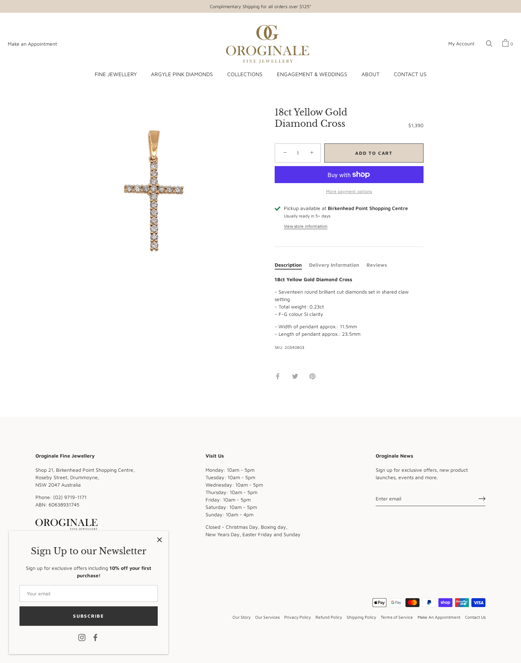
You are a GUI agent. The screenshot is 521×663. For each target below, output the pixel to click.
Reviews (376, 265)
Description (288, 265)
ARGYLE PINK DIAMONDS (182, 74)
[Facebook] (95, 637)
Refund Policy (328, 617)
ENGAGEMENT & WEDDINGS (312, 74)
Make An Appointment (439, 617)
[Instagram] (81, 637)
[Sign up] (482, 498)
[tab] (292, 264)
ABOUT (371, 74)
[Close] (159, 540)
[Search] (489, 44)
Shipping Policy (361, 617)
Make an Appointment (32, 44)
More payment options (349, 191)
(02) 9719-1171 (69, 497)
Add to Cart (374, 153)
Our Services (267, 617)
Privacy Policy (297, 617)
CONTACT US (410, 74)
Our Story (242, 617)
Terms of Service (397, 617)
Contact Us (475, 617)
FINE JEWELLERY (116, 74)
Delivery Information (334, 265)
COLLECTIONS (244, 74)
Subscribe (88, 616)
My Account (461, 43)
